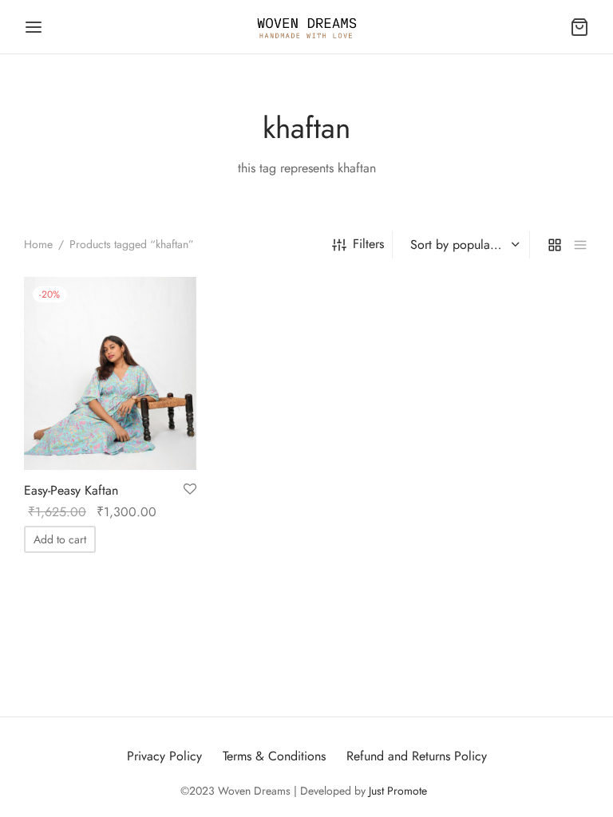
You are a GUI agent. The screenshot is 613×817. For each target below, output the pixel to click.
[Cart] (579, 27)
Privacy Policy (164, 756)
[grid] (555, 244)
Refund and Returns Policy (416, 756)
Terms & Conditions (274, 756)
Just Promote (398, 791)
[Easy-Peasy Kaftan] (110, 373)
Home (38, 244)
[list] (580, 244)
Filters (368, 244)
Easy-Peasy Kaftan (71, 490)
